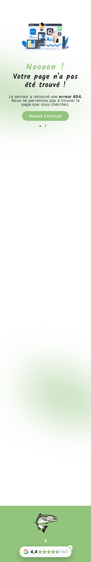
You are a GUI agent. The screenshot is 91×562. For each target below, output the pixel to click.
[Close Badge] (70, 547)
